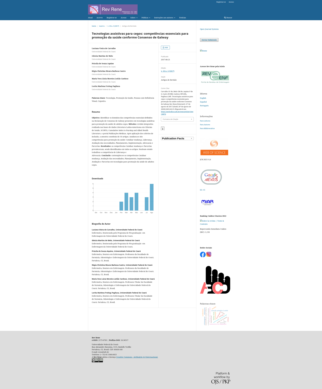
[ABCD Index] (215, 293)
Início (94, 26)
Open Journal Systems (209, 29)
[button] (162, 129)
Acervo (100, 17)
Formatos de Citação (170, 119)
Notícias (182, 17)
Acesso (123, 17)
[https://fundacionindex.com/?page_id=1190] (215, 224)
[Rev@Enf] (215, 83)
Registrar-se (112, 17)
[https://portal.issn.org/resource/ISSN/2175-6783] (203, 51)
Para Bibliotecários (207, 128)
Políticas (145, 17)
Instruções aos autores (164, 17)
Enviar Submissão (209, 40)
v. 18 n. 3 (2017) (113, 26)
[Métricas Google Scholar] (211, 185)
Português (204, 105)
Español (203, 102)
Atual (90, 17)
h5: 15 (203, 190)
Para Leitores (205, 121)
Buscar (229, 17)
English (203, 98)
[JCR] (214, 154)
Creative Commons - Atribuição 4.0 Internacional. (137, 357)
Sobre (133, 17)
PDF (166, 47)
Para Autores (205, 124)
